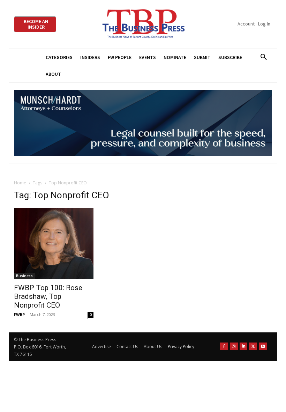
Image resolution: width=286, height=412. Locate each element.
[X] (253, 347)
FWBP (19, 314)
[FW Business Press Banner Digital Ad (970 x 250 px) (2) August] (143, 123)
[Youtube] (263, 347)
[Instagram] (234, 347)
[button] (263, 57)
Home (20, 183)
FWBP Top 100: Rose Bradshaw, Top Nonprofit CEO (48, 296)
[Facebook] (224, 347)
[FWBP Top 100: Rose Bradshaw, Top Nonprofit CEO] (53, 243)
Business (24, 275)
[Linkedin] (244, 347)
